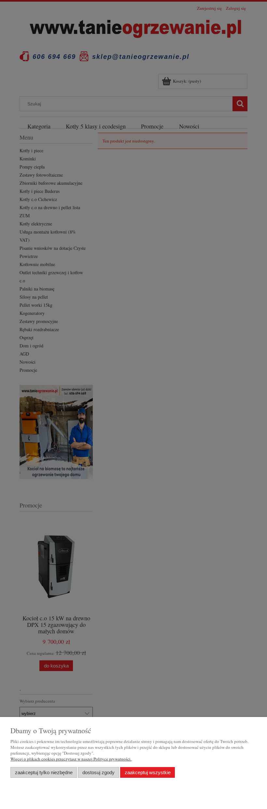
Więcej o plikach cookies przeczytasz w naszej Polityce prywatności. (71, 759)
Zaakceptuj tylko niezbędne (44, 772)
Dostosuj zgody (98, 772)
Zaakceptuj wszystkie (148, 772)
